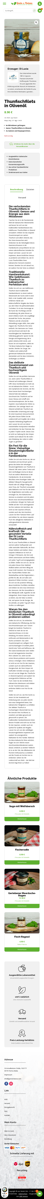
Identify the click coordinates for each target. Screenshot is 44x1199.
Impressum (8, 1075)
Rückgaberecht (9, 1107)
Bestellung (8, 1139)
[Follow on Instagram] (11, 1084)
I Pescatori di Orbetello (22, 814)
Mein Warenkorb (10, 1135)
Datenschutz (23, 1194)
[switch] (5, 1196)
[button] (36, 22)
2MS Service (23, 1196)
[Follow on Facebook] (6, 1084)
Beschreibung (16, 189)
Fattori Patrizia (22, 944)
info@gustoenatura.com (12, 1079)
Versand (22, 197)
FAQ (5, 1111)
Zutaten (30, 189)
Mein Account (9, 1131)
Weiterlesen (22, 819)
